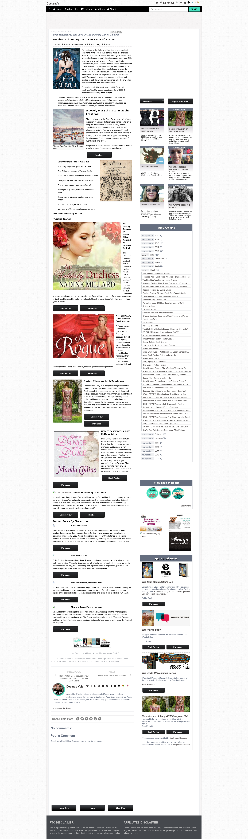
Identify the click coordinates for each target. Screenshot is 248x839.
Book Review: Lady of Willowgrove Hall (178, 130)
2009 (157, 458)
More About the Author (61, 708)
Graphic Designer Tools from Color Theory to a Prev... (165, 315)
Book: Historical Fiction (84, 661)
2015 (152, 254)
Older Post (120, 807)
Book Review (66, 308)
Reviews (87, 9)
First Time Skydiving (149, 167)
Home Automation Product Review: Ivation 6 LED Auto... (166, 413)
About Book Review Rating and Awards (159, 355)
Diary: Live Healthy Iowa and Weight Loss (160, 423)
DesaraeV (53, 3)
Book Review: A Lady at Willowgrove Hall (165, 716)
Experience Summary (150, 205)
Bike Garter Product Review (154, 364)
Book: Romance (112, 661)
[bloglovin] (181, 2)
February (159, 434)
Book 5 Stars (91, 658)
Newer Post (64, 807)
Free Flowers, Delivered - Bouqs (156, 273)
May (157, 262)
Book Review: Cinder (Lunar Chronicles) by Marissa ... (165, 374)
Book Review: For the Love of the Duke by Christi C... (165, 381)
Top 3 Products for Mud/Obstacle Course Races (179, 169)
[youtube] (173, 2)
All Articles (72, 9)
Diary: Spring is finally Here (153, 361)
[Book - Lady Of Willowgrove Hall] (67, 401)
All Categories (78, 653)
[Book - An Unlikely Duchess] (87, 256)
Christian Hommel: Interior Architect (157, 312)
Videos (101, 9)
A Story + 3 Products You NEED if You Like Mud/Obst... (165, 426)
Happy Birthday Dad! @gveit (154, 342)
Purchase (99, 154)
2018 (157, 243)
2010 (157, 454)
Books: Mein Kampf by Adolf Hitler (156, 377)
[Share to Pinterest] (120, 32)
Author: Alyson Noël (150, 358)
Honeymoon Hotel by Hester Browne (157, 335)
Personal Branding (150, 309)
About (112, 9)
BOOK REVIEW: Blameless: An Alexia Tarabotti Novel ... (166, 420)
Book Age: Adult (104, 658)
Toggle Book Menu (180, 101)
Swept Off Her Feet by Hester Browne (158, 338)
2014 (157, 443)
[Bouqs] (179, 541)
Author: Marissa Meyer (102, 653)
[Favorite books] (152, 201)
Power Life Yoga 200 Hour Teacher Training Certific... (164, 302)
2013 (157, 447)
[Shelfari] (193, 2)
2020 (157, 235)
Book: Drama (68, 661)
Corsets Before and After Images (150, 130)
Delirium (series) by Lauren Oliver (156, 289)
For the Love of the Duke (92, 50)
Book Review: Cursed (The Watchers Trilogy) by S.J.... (165, 368)
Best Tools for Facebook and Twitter (157, 387)
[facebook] (161, 2)
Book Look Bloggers (178, 737)
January (158, 438)
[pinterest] (169, 2)
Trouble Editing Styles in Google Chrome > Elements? (165, 328)
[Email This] (111, 32)
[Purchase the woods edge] (166, 625)
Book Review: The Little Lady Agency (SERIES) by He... (166, 410)
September (160, 258)
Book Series (117, 658)
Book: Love (100, 661)
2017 (157, 247)
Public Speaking (149, 322)
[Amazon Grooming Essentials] (179, 522)
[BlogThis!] (113, 32)
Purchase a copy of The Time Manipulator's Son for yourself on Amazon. (166, 592)
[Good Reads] (189, 2)
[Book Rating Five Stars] (66, 44)
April (157, 266)
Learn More (186, 505)
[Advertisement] (153, 45)
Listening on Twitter (150, 319)
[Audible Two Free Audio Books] (92, 647)
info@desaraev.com (181, 744)
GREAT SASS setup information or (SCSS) (160, 332)
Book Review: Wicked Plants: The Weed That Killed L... (165, 400)
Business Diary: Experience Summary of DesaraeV (164, 390)
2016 (157, 251)
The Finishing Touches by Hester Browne (159, 280)
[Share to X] (116, 32)
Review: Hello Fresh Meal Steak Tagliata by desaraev (164, 286)
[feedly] (185, 2)
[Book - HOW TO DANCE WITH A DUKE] (76, 453)
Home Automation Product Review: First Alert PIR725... (165, 384)
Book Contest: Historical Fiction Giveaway (160, 407)
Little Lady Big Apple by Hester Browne (158, 345)
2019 (157, 239)
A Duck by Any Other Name (154, 299)
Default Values (148, 306)
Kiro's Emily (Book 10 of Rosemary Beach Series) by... (165, 351)
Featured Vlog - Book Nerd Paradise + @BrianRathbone (166, 276)
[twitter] (158, 2)
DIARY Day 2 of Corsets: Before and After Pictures (163, 430)
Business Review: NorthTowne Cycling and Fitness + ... (165, 283)
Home (58, 9)
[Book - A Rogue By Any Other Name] (83, 336)
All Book (88, 653)
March (153, 270)
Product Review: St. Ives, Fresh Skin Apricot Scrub (163, 293)
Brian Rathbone (148, 684)
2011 (157, 450)
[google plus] (178, 2)
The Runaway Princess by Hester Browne (160, 296)
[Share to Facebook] (118, 32)
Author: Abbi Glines (150, 348)
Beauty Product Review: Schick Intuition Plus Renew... (165, 397)
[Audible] (197, 2)
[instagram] (165, 2)
